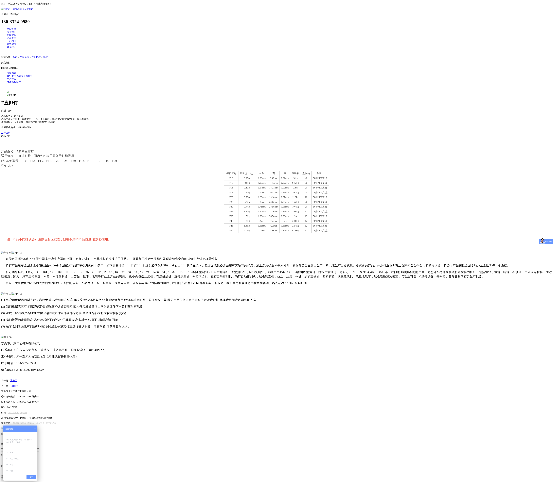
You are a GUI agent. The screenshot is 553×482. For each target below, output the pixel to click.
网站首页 (11, 29)
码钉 (14, 76)
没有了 (13, 380)
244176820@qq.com (17, 412)
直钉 (45, 57)
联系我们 (11, 47)
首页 (15, 57)
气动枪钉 (36, 57)
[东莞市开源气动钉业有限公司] (17, 9)
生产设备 (11, 79)
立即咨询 (5, 132)
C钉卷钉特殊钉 (25, 76)
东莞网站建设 (19, 423)
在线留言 (11, 44)
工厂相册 (11, 41)
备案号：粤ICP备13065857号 (41, 423)
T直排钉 (14, 386)
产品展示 (11, 38)
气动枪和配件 (14, 82)
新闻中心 (11, 35)
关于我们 (11, 32)
